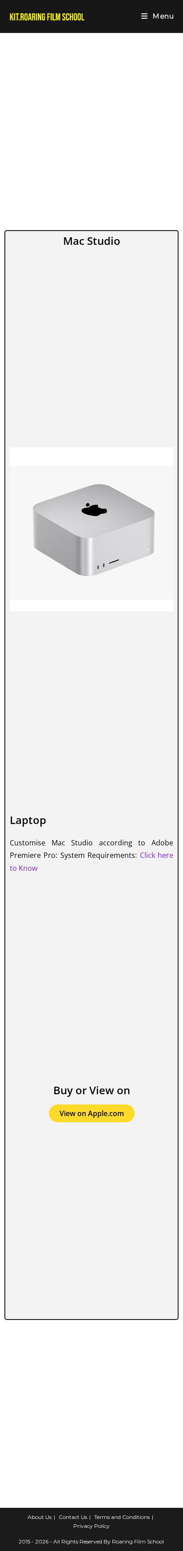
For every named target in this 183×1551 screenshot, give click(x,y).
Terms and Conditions (122, 1517)
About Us (40, 1517)
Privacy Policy (91, 1526)
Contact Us (73, 1517)
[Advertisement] (91, 129)
